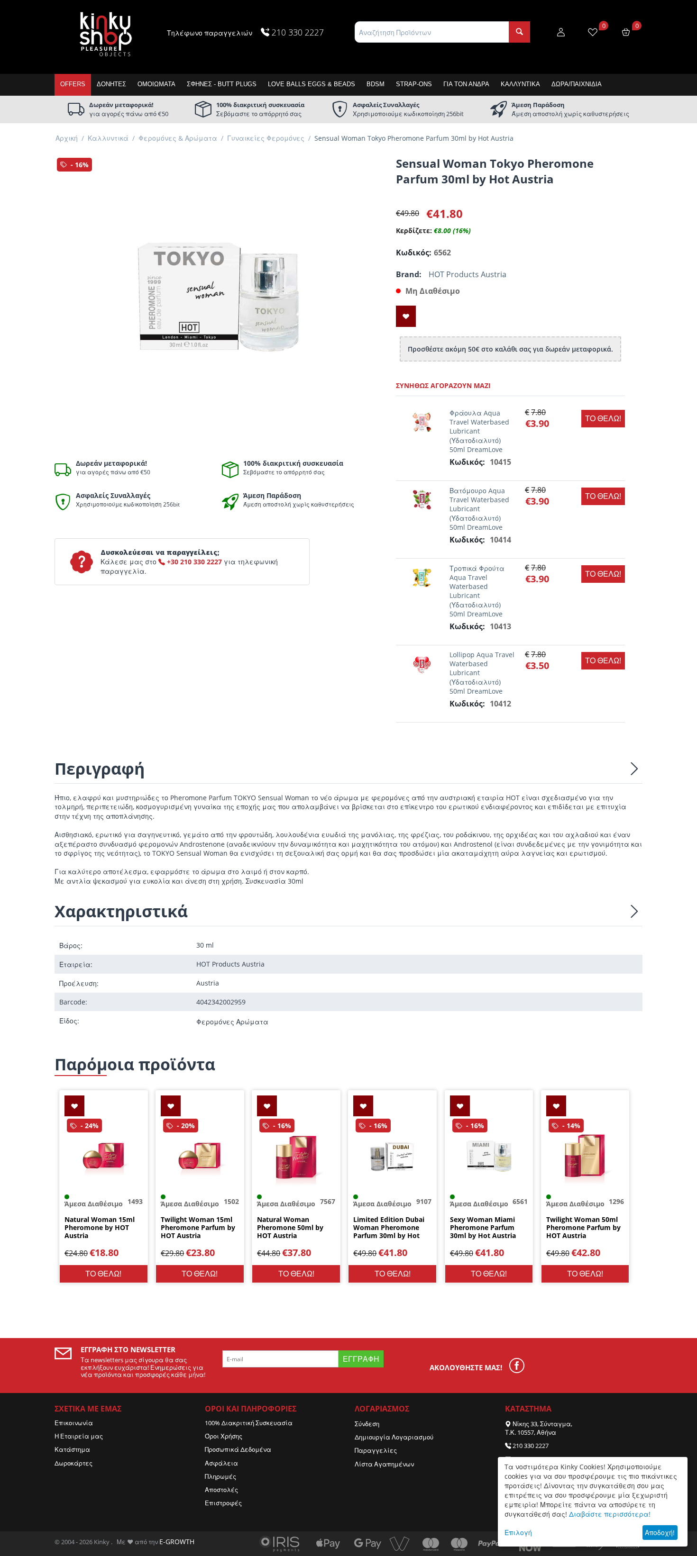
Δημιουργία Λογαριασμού (394, 1437)
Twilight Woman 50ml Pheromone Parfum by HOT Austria (583, 1227)
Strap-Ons (414, 84)
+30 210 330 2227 (193, 561)
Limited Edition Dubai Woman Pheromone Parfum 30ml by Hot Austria (388, 1227)
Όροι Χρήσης (223, 1436)
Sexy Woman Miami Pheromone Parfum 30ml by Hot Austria (483, 1227)
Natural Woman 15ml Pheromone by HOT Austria (99, 1227)
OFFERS (72, 84)
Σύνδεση (367, 1424)
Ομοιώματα (156, 84)
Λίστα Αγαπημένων (384, 1464)
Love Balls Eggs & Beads (311, 84)
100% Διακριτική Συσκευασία (249, 1423)
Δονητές (111, 84)
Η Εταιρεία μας (79, 1436)
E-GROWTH (176, 1541)
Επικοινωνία (74, 1423)
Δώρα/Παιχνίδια (576, 84)
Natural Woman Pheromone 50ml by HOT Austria (290, 1227)
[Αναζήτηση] (519, 32)
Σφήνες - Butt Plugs (222, 84)
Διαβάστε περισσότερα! (610, 1514)
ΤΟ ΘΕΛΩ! (603, 418)
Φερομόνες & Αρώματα (177, 138)
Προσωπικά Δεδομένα (238, 1449)
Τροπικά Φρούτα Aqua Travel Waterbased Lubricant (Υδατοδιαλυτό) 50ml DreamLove (476, 591)
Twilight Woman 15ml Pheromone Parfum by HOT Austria (198, 1227)
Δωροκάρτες (73, 1463)
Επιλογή (518, 1532)
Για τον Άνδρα (466, 84)
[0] (593, 31)
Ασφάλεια (221, 1463)
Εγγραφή (361, 1359)
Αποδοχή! (660, 1532)
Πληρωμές (220, 1476)
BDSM (376, 84)
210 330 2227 (531, 1445)
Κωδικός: (412, 252)
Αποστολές (221, 1489)
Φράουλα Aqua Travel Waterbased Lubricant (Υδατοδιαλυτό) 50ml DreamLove (479, 431)
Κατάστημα (72, 1449)
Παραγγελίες (376, 1450)
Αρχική (66, 138)
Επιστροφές (223, 1503)
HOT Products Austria (467, 274)
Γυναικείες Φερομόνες (265, 138)
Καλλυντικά (520, 84)
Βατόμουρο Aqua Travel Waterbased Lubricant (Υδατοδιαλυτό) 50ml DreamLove (479, 509)
